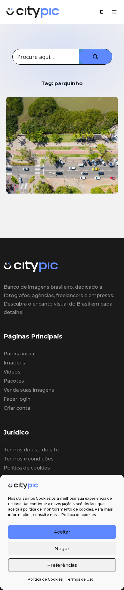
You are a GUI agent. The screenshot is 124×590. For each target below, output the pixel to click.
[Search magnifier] (95, 56)
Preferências (62, 565)
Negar (62, 548)
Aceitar (62, 532)
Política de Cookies (45, 579)
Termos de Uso (80, 579)
